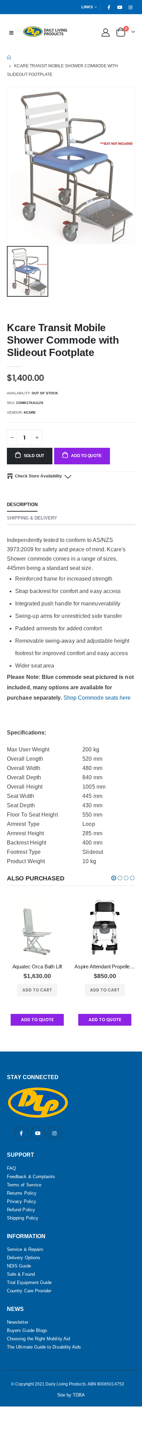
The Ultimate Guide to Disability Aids (44, 1347)
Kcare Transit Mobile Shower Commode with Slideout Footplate (63, 340)
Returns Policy (22, 1193)
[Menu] (11, 32)
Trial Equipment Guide (29, 1282)
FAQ (11, 1168)
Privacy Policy (21, 1201)
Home (9, 57)
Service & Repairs (25, 1249)
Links (87, 7)
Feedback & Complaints (31, 1176)
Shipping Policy (22, 1218)
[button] (114, 878)
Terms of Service (24, 1184)
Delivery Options (23, 1257)
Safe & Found (21, 1274)
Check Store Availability (38, 476)
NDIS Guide (19, 1266)
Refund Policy (21, 1209)
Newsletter (17, 1322)
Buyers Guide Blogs (27, 1330)
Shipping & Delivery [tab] (32, 518)
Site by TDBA (71, 1395)
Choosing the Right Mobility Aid (38, 1338)
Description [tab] (22, 504)
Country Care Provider (29, 1290)
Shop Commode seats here (97, 698)
